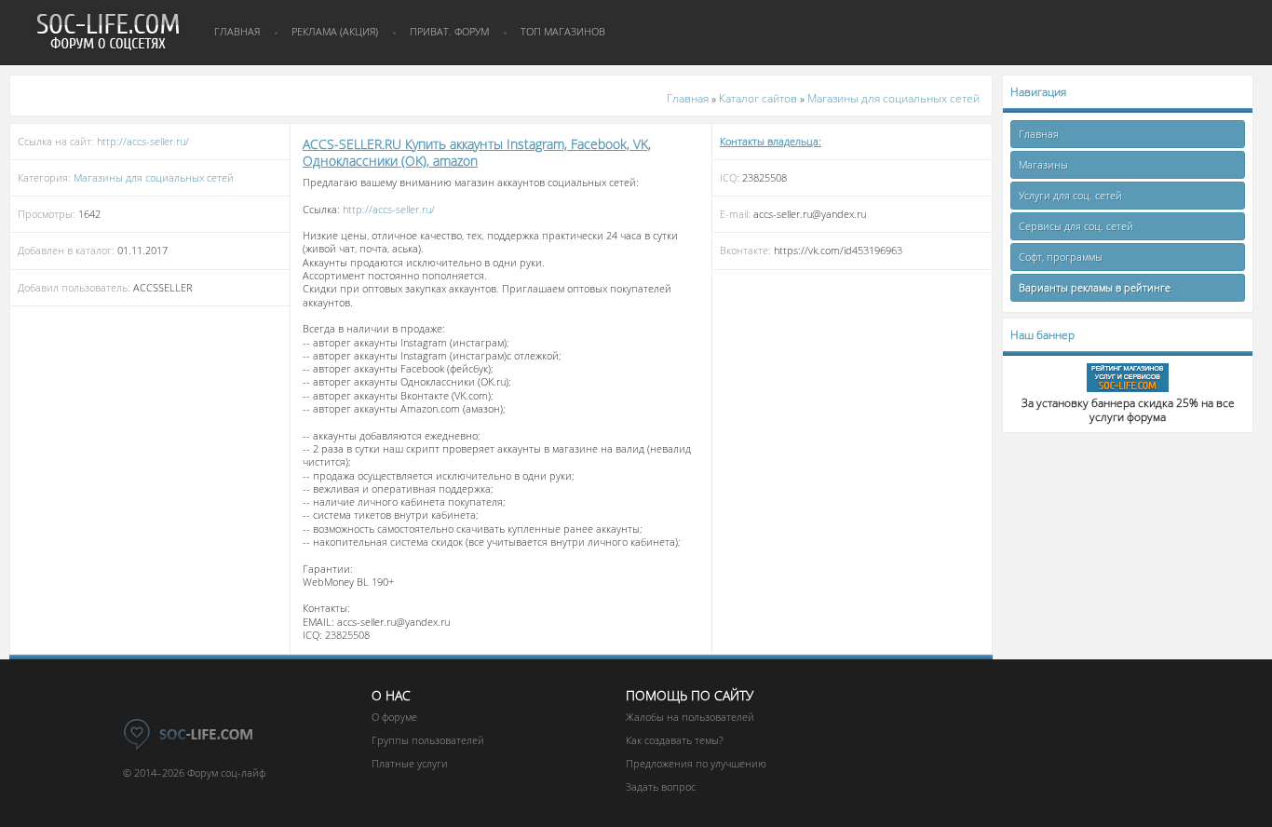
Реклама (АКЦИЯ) (334, 31)
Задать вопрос (661, 786)
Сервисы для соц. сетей (1076, 226)
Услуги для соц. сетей (1070, 195)
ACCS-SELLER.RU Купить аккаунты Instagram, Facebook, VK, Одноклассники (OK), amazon (477, 152)
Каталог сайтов (758, 98)
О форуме (394, 717)
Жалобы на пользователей (690, 717)
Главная (237, 31)
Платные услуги (410, 763)
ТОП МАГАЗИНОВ (563, 31)
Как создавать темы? (675, 740)
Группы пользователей (428, 740)
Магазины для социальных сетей (893, 98)
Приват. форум (449, 31)
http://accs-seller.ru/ (143, 141)
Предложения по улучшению (696, 763)
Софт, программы (1061, 257)
